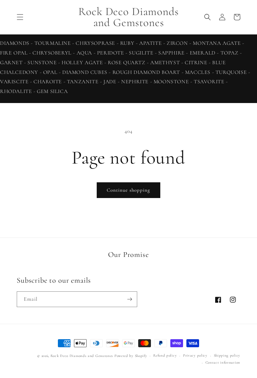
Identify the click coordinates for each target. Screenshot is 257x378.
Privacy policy (195, 355)
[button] (20, 17)
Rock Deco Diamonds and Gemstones (82, 356)
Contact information (222, 362)
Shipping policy (227, 355)
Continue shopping (128, 190)
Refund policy (165, 355)
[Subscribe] (129, 299)
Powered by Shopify (130, 356)
